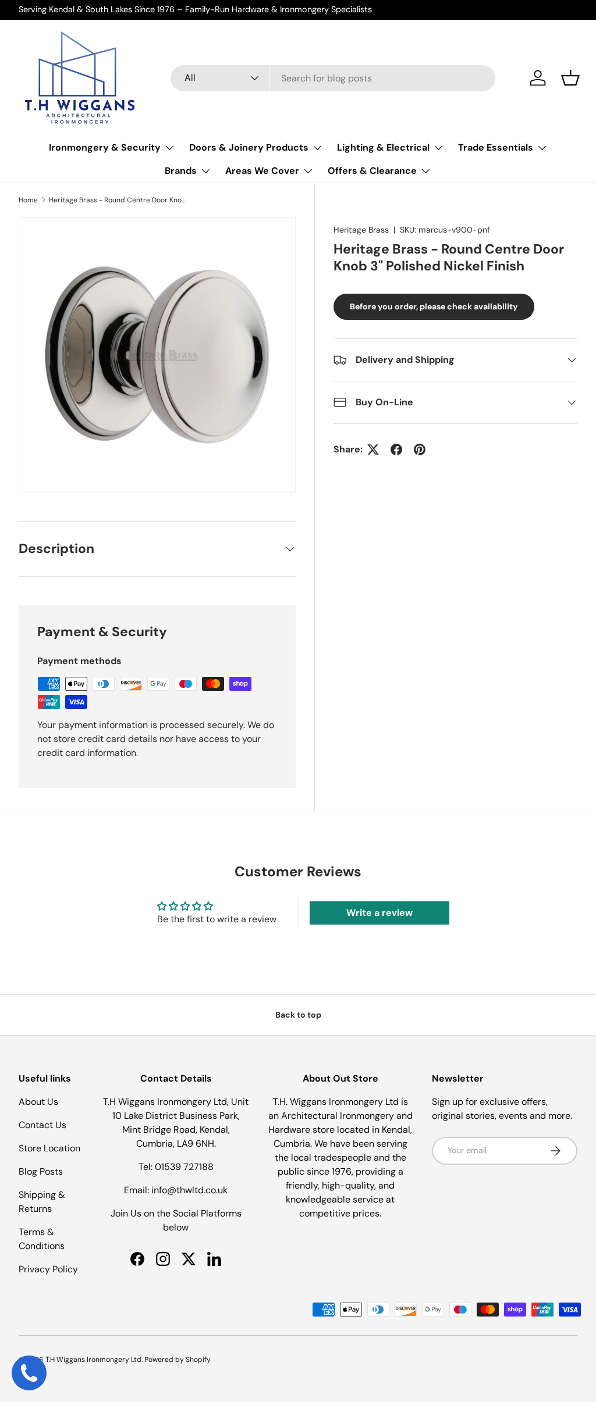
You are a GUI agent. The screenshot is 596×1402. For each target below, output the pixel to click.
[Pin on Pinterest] (419, 449)
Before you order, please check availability (434, 306)
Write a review (379, 913)
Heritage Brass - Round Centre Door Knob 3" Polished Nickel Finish (119, 200)
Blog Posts (41, 1171)
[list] (157, 355)
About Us (38, 1102)
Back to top (298, 1014)
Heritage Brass (361, 229)
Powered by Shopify (177, 1359)
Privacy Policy (48, 1269)
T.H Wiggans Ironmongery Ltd (93, 1359)
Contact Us (42, 1125)
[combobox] (333, 78)
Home (28, 200)
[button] (570, 78)
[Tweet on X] (373, 449)
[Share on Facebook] (396, 449)
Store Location (49, 1148)
